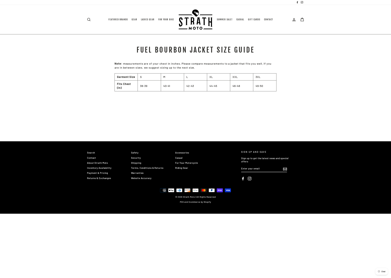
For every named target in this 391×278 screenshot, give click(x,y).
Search (91, 152)
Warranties (137, 173)
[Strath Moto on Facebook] (243, 178)
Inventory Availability (99, 167)
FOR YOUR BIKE (166, 19)
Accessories (182, 152)
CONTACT (268, 19)
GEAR (134, 19)
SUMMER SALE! (225, 19)
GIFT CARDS (254, 19)
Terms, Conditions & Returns (147, 167)
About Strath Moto (97, 162)
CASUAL (240, 19)
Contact (91, 157)
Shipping (136, 162)
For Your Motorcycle (186, 162)
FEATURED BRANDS (118, 19)
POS (182, 202)
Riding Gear (181, 167)
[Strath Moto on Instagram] (249, 178)
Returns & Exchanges (99, 178)
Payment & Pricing (97, 173)
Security (136, 157)
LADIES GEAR (147, 19)
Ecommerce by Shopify (200, 202)
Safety (134, 152)
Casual (179, 157)
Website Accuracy (141, 178)
